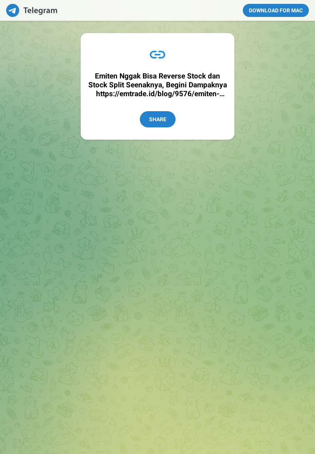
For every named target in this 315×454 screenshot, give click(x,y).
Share (157, 119)
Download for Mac (276, 10)
